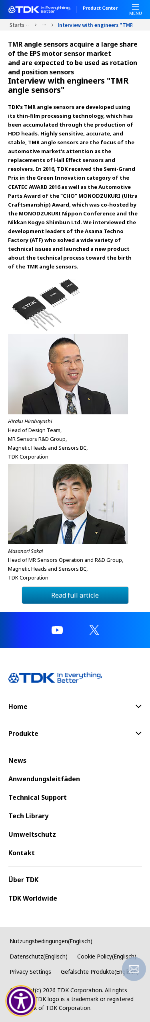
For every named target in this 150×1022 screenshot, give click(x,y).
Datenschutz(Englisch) (39, 956)
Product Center (100, 8)
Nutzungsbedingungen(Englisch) (51, 941)
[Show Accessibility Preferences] (21, 1001)
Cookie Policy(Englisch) (106, 956)
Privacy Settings (30, 971)
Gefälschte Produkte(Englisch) (100, 971)
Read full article (75, 595)
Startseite (20, 24)
